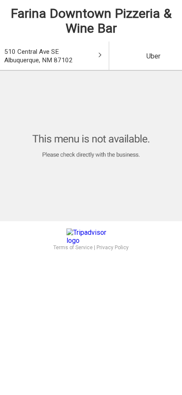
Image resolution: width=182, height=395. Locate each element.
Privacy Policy (113, 247)
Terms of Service (73, 247)
